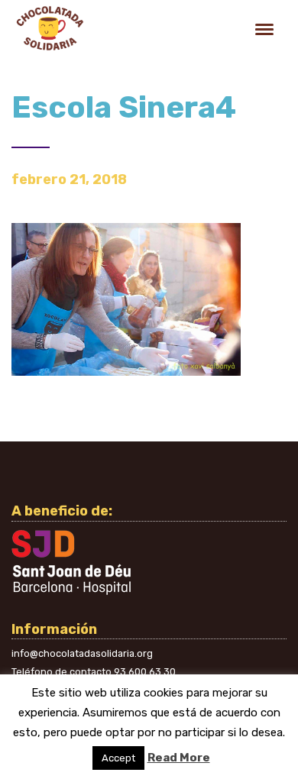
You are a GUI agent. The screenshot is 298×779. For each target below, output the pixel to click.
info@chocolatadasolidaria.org (82, 653)
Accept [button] (118, 758)
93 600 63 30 (145, 671)
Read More (178, 757)
